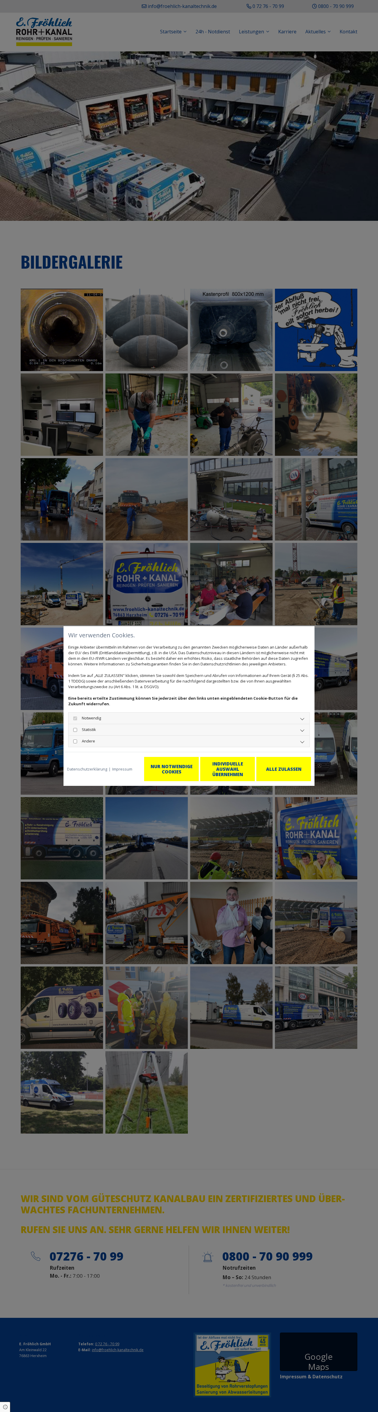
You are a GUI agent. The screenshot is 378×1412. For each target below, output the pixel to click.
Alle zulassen (284, 769)
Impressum (122, 769)
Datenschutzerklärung (87, 769)
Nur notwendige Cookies (172, 769)
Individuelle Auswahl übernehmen (227, 769)
